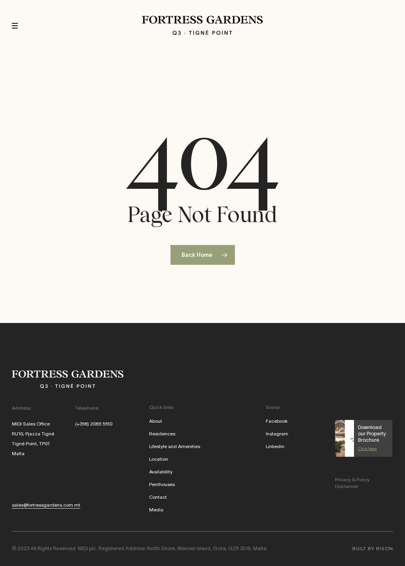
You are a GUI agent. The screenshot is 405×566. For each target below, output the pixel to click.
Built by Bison (372, 548)
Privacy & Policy (352, 479)
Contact (158, 497)
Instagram (277, 433)
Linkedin (275, 446)
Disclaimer (346, 486)
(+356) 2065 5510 (93, 423)
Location (158, 459)
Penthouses (162, 484)
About (155, 421)
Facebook (277, 421)
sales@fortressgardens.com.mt (46, 504)
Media (156, 509)
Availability (160, 471)
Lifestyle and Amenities (174, 446)
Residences (162, 433)
